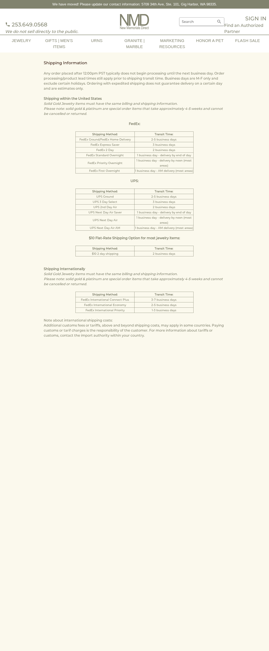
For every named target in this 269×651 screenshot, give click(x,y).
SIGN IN (255, 18)
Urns (97, 40)
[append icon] (219, 21)
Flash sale (247, 40)
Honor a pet (210, 40)
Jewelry (21, 40)
